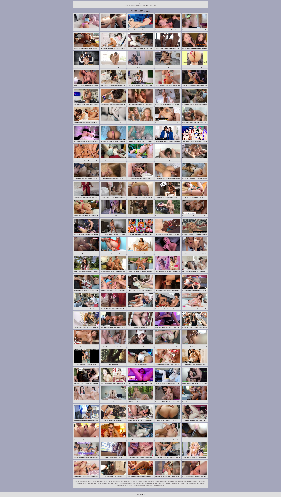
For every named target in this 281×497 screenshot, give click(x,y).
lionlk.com (142, 494)
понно (147, 5)
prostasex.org (140, 4)
